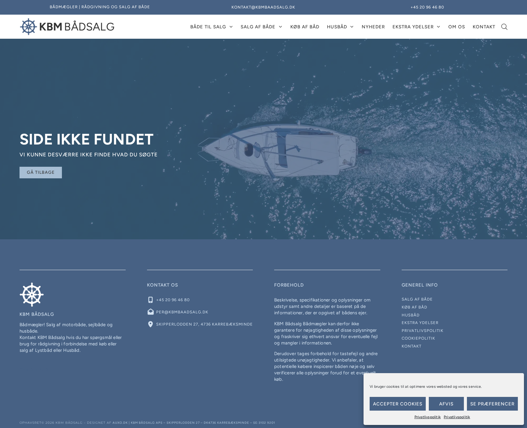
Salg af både (258, 27)
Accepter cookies (397, 404)
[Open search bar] (504, 27)
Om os (456, 27)
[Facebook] (151, 341)
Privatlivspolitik (427, 417)
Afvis (446, 404)
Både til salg (208, 27)
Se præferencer (492, 404)
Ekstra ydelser (413, 27)
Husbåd (337, 27)
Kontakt (484, 27)
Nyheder (373, 27)
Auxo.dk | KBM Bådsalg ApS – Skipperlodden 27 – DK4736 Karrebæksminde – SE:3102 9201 (194, 423)
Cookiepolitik (418, 338)
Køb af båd (304, 27)
